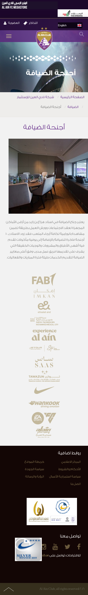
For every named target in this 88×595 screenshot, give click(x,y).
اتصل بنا (75, 484)
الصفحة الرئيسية (72, 97)
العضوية (14, 23)
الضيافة (72, 107)
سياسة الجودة (34, 469)
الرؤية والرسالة (34, 476)
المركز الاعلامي (71, 461)
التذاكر (33, 23)
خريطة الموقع (34, 461)
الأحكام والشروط (69, 469)
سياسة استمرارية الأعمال (65, 476)
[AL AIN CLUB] (44, 39)
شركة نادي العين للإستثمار (35, 97)
